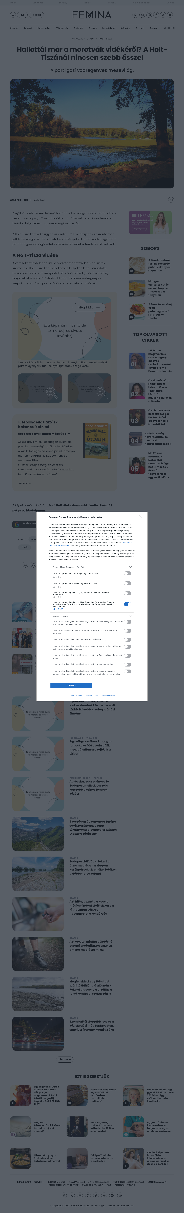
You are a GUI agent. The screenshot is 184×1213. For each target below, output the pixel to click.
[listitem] (92, 567)
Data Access (92, 695)
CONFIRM (71, 685)
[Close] (141, 517)
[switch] (127, 573)
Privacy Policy (108, 695)
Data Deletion (76, 695)
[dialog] (92, 606)
